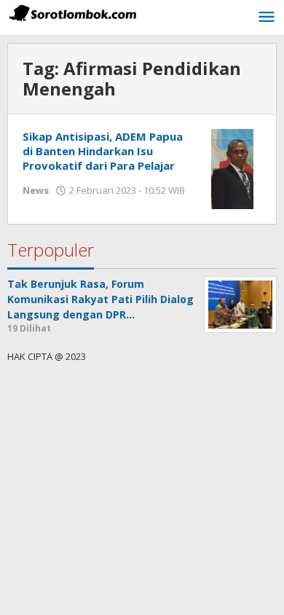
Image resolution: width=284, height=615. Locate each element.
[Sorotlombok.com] (72, 13)
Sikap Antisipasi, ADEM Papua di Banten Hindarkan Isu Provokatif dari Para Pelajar (103, 151)
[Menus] (266, 17)
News (36, 190)
